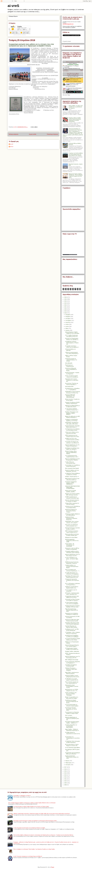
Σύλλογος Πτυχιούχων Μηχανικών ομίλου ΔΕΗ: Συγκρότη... (71, 669)
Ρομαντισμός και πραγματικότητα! (69, 365)
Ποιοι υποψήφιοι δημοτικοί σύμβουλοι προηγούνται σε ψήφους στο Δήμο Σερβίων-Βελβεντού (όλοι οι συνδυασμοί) (31, 802)
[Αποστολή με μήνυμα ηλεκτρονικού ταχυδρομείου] (31, 127)
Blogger (52, 867)
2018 (65, 312)
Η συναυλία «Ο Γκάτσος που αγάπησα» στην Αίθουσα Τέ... (72, 442)
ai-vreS (13, 6)
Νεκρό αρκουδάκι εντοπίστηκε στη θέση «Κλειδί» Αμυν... (72, 535)
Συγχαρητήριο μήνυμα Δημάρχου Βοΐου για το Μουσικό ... (72, 753)
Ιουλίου (67, 324)
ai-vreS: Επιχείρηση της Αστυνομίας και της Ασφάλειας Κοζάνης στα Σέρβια (29, 827)
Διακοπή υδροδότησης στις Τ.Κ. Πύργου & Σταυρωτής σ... (72, 445)
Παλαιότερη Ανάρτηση (52, 134)
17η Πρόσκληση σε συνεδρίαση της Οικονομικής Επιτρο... (72, 429)
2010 (65, 780)
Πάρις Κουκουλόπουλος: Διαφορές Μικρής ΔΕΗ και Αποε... (71, 610)
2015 (65, 771)
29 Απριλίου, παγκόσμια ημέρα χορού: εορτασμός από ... (72, 593)
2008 (65, 784)
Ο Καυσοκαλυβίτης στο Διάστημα (70, 350)
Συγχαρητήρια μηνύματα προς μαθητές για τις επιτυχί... (72, 597)
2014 (65, 773)
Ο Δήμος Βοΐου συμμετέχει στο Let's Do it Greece (72, 504)
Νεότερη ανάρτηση (13, 134)
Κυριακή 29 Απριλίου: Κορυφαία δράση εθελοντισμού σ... (72, 426)
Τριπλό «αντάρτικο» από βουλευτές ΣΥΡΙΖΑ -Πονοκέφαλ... (70, 694)
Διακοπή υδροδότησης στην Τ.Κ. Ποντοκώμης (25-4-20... (72, 657)
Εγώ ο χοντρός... (69, 715)
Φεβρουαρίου (68, 762)
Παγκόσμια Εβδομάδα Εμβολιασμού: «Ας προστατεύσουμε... (70, 396)
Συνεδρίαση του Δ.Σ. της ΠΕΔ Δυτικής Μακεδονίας (71, 630)
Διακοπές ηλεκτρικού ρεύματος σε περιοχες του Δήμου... (72, 500)
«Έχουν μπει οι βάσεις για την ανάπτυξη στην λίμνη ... (72, 433)
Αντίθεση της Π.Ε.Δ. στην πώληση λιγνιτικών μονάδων (72, 439)
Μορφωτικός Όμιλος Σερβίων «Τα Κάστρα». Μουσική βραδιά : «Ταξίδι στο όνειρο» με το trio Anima (76, 175)
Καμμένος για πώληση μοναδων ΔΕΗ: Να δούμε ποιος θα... (72, 494)
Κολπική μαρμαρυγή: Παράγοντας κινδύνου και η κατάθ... (72, 540)
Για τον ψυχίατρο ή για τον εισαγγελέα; (71, 590)
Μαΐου (67, 328)
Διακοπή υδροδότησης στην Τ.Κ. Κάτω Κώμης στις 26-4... (72, 555)
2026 (65, 297)
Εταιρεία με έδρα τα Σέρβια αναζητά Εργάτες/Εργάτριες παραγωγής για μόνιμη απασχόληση (75, 119)
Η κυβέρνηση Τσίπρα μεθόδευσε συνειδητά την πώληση (72, 474)
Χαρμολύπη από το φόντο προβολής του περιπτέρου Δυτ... (71, 380)
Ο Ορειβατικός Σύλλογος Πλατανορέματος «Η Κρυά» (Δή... (72, 343)
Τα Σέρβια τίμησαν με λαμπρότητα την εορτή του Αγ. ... (72, 733)
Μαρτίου (67, 760)
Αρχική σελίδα (32, 134)
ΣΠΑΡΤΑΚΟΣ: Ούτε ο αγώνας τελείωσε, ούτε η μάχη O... (72, 522)
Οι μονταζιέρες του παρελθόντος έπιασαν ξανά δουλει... (72, 466)
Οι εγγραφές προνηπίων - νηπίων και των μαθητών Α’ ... (72, 346)
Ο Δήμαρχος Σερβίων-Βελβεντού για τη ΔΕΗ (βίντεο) (72, 514)
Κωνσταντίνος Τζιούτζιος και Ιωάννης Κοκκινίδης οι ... (71, 384)
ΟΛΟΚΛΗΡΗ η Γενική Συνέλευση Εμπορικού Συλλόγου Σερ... (72, 392)
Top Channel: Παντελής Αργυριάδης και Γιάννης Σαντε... (71, 709)
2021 (65, 307)
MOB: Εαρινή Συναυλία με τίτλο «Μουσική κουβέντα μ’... (72, 479)
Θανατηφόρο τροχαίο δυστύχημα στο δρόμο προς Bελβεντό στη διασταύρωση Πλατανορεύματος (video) (35, 820)
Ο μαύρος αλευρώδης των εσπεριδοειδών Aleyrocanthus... (71, 726)
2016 (65, 769)
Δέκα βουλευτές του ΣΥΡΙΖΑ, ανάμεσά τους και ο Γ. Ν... (71, 690)
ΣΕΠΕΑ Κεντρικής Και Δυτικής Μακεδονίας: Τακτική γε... (71, 562)
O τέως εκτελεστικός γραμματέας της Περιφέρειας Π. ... (72, 662)
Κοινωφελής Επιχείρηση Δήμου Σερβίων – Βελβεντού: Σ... (72, 722)
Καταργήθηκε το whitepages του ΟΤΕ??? (22, 795)
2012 (65, 777)
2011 (65, 778)
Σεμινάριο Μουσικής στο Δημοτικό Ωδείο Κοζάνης (71, 626)
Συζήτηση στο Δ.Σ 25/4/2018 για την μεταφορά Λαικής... (72, 507)
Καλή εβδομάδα (68, 363)
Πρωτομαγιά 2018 (69, 386)
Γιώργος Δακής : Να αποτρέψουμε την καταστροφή (69, 545)
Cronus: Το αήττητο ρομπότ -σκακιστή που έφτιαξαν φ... (72, 376)
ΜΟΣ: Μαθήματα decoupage (71, 659)
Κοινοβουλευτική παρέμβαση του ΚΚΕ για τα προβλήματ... (72, 636)
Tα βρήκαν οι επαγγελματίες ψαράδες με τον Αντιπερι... (71, 420)
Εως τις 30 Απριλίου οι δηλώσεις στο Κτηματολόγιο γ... (72, 584)
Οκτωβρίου (68, 318)
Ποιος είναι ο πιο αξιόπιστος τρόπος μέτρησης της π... (71, 525)
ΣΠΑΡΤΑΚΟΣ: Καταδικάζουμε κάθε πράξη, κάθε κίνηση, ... (72, 423)
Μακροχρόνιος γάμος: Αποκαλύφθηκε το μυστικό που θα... (71, 686)
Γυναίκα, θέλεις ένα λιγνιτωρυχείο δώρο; (70, 462)
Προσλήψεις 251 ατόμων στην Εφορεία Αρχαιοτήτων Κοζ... (72, 576)
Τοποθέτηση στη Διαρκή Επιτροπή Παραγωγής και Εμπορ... (71, 701)
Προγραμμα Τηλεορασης (73, 254)
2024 (65, 301)
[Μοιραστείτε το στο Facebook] (35, 127)
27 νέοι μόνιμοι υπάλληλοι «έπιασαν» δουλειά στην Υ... (72, 409)
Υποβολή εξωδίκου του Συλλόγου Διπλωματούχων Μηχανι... (71, 566)
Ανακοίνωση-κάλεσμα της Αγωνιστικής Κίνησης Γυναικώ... (71, 511)
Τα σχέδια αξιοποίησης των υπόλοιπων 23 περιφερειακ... (72, 573)
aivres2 (11, 146)
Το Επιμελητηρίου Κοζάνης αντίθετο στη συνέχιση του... (72, 649)
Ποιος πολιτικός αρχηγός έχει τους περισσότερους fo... (71, 682)
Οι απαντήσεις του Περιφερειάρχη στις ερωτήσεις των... (72, 738)
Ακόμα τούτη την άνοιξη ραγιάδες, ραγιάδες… (70, 491)
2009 (65, 782)
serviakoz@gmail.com (68, 24)
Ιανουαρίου (68, 764)
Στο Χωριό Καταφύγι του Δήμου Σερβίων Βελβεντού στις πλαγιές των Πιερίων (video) (31, 806)
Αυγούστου (68, 322)
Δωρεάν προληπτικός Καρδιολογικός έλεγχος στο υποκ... (71, 757)
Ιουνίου (67, 326)
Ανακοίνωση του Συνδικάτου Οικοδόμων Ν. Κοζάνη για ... (72, 614)
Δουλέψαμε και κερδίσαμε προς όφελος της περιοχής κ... (72, 448)
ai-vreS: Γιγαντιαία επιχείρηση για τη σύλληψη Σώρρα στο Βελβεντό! (27, 856)
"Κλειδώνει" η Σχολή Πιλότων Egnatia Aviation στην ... (71, 587)
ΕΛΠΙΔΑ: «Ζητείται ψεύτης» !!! (72, 476)
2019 (65, 311)
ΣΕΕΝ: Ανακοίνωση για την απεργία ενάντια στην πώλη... (72, 436)
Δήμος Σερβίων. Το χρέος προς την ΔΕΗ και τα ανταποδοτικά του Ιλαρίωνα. (76, 107)
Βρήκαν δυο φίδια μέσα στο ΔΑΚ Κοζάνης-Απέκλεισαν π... (72, 417)
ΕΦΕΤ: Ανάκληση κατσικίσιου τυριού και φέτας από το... (71, 531)
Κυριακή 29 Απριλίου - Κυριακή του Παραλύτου (72, 373)
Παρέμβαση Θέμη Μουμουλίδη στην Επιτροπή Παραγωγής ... (72, 623)
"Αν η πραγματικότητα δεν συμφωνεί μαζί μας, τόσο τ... (72, 456)
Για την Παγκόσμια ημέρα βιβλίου (72, 747)
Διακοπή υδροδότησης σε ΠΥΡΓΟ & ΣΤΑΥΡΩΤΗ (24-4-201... (72, 718)
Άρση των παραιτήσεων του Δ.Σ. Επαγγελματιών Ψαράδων (72, 459)
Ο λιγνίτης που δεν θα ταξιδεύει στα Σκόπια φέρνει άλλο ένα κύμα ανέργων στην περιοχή (76, 154)
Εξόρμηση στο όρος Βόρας (71, 537)
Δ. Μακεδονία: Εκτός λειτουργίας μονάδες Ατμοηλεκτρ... (72, 742)
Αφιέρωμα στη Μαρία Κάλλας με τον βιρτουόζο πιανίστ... (72, 406)
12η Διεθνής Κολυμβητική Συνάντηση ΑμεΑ (71, 665)
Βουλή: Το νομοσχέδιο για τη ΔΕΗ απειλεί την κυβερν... (71, 697)
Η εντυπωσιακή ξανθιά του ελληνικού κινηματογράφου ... (72, 705)
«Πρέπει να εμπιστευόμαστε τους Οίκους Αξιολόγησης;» (72, 353)
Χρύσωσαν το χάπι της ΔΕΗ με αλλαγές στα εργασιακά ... (72, 549)
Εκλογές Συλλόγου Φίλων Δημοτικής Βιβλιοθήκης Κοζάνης (71, 452)
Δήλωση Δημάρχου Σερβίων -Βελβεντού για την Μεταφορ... (72, 332)
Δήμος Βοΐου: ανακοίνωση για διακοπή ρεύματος (72, 673)
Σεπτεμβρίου (68, 320)
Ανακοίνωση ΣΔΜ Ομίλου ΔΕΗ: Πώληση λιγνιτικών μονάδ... (72, 620)
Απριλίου (67, 330)
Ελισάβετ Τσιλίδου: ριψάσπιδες (72, 651)
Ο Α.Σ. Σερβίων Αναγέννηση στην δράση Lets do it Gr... (71, 336)
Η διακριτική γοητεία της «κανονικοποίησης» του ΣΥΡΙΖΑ (71, 360)
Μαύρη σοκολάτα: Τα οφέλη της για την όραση (72, 400)
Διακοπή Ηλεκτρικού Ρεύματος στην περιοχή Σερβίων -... (72, 645)
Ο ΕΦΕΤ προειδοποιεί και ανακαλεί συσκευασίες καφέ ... (72, 497)
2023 (65, 303)
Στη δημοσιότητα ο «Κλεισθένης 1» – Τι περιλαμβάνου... (72, 389)
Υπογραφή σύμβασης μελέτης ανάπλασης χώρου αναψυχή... (72, 552)
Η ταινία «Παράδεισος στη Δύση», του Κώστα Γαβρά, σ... (71, 559)
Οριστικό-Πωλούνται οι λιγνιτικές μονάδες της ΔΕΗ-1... (72, 528)
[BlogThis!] (32, 127)
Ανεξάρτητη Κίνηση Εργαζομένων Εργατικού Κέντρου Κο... (71, 518)
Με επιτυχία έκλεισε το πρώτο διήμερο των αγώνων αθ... (72, 745)
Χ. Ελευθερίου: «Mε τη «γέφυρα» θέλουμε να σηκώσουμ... (72, 633)
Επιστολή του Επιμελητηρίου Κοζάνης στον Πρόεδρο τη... (72, 339)
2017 (65, 767)
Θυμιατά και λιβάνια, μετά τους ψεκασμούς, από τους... (72, 471)
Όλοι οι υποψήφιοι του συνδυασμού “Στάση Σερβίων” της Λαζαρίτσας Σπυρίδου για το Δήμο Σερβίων (34, 849)
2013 (65, 775)
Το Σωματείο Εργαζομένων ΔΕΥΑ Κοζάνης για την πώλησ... (72, 639)
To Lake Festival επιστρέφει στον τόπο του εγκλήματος (71, 603)
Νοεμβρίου (68, 316)
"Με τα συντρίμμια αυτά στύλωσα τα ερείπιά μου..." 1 (72, 570)
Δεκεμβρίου (68, 314)
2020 (65, 309)
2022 (65, 305)
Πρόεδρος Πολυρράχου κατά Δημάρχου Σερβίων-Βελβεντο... (71, 413)
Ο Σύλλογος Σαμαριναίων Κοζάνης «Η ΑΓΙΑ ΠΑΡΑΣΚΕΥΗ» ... (71, 483)
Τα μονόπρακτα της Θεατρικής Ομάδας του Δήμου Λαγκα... (72, 713)
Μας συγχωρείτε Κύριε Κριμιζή (72, 468)
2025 (65, 299)
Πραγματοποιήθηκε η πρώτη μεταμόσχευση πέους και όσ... (72, 676)
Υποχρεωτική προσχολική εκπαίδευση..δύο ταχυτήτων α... (72, 580)
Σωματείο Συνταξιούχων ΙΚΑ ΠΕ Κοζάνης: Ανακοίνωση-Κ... (72, 403)
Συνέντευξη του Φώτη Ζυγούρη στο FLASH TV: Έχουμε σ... (72, 600)
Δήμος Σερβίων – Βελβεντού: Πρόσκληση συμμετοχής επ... (72, 730)
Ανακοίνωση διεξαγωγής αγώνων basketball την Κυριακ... (71, 369)
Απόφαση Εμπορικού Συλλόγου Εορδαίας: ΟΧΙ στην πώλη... (72, 606)
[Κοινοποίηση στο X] (34, 127)
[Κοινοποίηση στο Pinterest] (37, 127)
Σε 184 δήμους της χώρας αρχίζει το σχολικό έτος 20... (72, 679)
